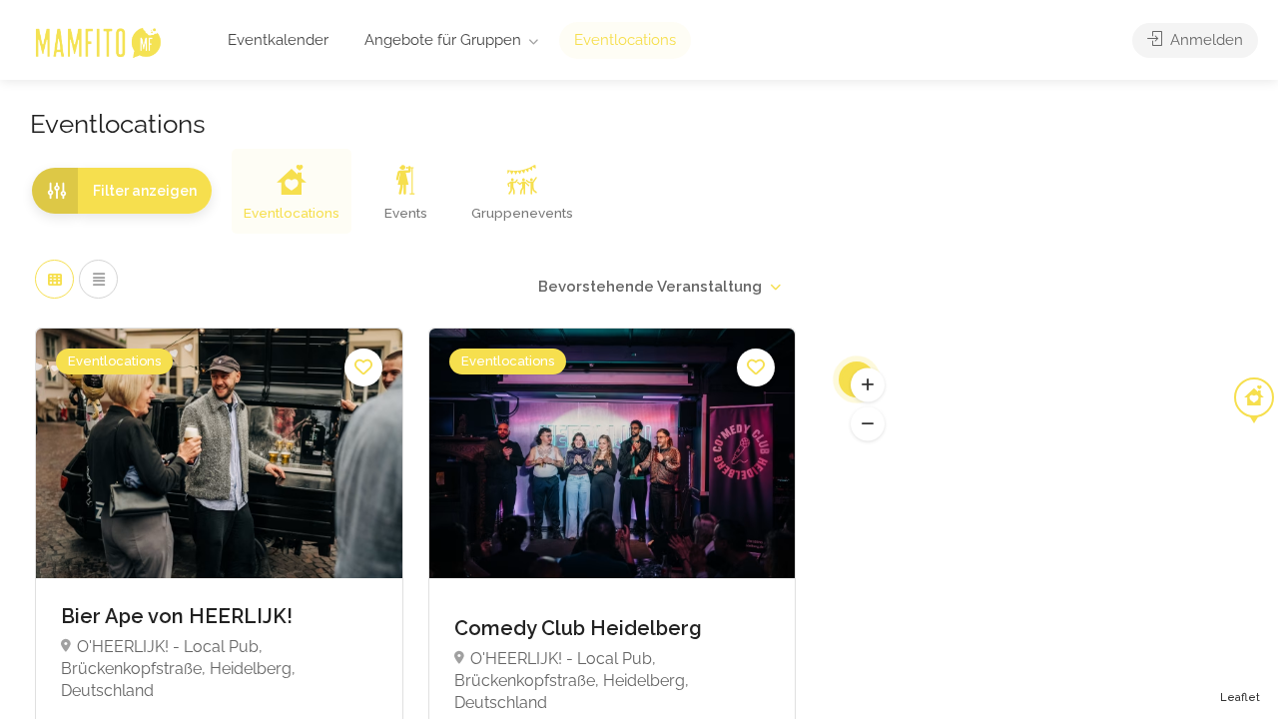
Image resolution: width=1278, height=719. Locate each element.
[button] (868, 385)
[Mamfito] (97, 41)
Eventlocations (625, 40)
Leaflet (1240, 697)
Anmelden (1204, 40)
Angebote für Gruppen (442, 40)
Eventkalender (278, 40)
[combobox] (658, 287)
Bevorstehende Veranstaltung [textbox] (650, 287)
